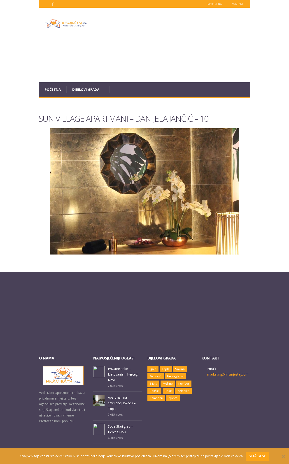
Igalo (153, 369)
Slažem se (257, 456)
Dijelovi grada (85, 89)
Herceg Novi (175, 376)
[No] (283, 456)
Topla (166, 369)
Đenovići (155, 376)
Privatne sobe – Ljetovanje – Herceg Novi (123, 374)
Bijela (153, 383)
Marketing (214, 3)
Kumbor (183, 383)
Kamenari (156, 398)
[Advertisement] (171, 45)
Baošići (154, 391)
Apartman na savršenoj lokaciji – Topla (122, 403)
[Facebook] (52, 3)
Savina (180, 369)
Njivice (173, 398)
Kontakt (237, 3)
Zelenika (183, 391)
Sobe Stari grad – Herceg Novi (120, 429)
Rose (168, 391)
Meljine (168, 383)
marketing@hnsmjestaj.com (227, 374)
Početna (53, 89)
